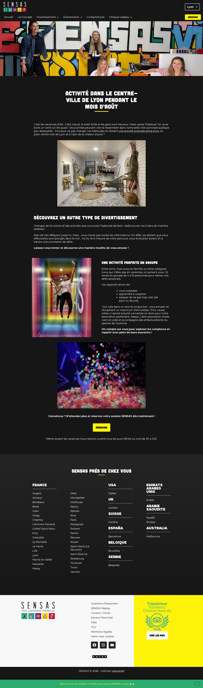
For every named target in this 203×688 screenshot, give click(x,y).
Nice (73, 515)
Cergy (36, 515)
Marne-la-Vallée (42, 559)
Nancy (74, 506)
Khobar (150, 522)
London (113, 507)
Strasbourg (77, 558)
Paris (73, 519)
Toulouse (76, 563)
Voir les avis (157, 635)
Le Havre (37, 546)
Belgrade (114, 565)
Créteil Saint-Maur (43, 528)
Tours (73, 567)
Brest (35, 506)
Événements (71, 17)
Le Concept (25, 17)
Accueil (8, 17)
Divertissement (46, 17)
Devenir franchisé (102, 617)
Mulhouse (76, 502)
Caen (35, 511)
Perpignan (77, 524)
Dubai (150, 500)
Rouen (74, 542)
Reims (74, 533)
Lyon (190, 6)
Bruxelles (114, 550)
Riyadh (150, 517)
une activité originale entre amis (139, 131)
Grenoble (38, 537)
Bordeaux (38, 502)
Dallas (112, 493)
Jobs (94, 622)
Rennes (75, 537)
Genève (113, 522)
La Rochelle (39, 542)
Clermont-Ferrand (43, 524)
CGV (93, 627)
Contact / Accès (100, 613)
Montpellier (77, 497)
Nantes (74, 511)
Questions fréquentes (104, 603)
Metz (73, 493)
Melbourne (153, 536)
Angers (36, 493)
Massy (36, 568)
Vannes (75, 571)
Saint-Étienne (78, 554)
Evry (35, 533)
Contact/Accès (96, 17)
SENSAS (80, 470)
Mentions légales (101, 631)
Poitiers (75, 528)
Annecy (37, 497)
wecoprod (118, 671)
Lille (34, 550)
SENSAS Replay (100, 608)
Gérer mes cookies (102, 636)
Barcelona (114, 536)
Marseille (38, 564)
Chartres (37, 519)
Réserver (193, 17)
